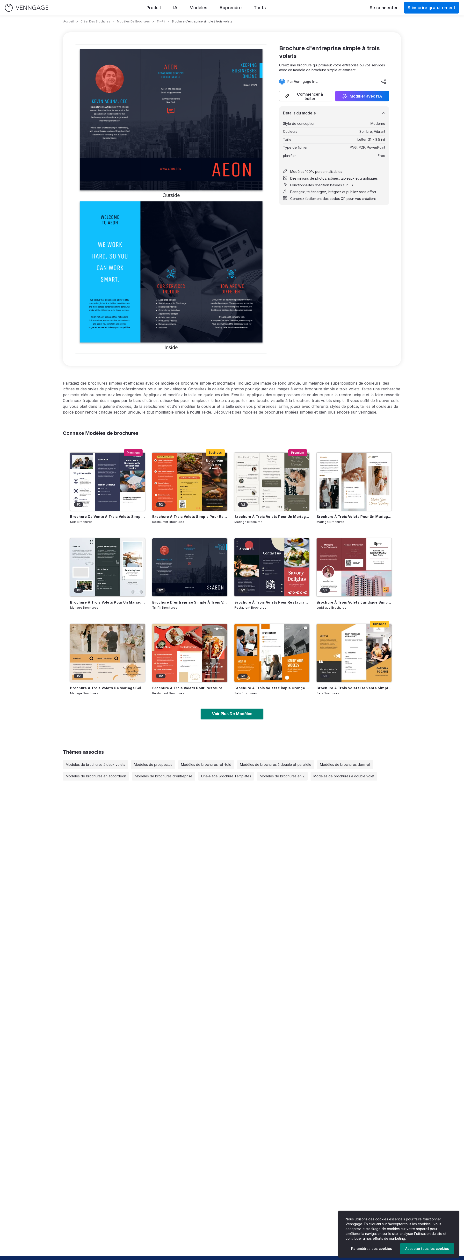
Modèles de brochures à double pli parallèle (275, 764)
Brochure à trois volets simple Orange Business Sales (271, 688)
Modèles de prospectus (153, 764)
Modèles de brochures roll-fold (206, 764)
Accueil (68, 21)
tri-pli (161, 21)
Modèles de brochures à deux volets (95, 764)
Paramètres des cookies (371, 1248)
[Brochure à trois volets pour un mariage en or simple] (354, 482)
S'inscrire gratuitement (431, 7)
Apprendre (230, 7)
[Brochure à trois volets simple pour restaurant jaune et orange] (189, 482)
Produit (153, 7)
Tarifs (260, 7)
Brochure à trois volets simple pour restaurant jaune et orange (189, 516)
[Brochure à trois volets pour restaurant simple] (271, 567)
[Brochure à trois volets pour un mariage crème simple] (271, 482)
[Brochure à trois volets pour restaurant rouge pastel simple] (189, 653)
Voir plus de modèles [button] (232, 713)
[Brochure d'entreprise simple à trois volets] (189, 567)
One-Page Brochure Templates (226, 776)
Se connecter (384, 7)
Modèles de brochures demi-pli (345, 764)
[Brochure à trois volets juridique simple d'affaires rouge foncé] (354, 567)
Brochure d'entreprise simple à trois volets (189, 602)
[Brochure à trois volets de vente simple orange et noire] (354, 653)
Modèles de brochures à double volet (343, 776)
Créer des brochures (95, 21)
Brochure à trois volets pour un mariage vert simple (107, 602)
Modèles (198, 7)
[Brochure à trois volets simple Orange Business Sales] (271, 653)
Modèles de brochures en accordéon (96, 776)
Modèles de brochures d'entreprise (163, 776)
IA (175, 7)
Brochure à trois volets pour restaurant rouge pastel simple (189, 688)
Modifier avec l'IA (366, 96)
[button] (306, 96)
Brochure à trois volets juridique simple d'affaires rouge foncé (354, 602)
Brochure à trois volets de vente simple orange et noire (354, 688)
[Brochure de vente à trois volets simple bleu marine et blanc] (107, 482)
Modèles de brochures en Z (282, 776)
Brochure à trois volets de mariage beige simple (107, 688)
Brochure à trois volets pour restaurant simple (271, 602)
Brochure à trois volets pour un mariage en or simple (354, 516)
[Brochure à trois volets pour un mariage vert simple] (107, 567)
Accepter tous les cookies (427, 1248)
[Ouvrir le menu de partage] (383, 81)
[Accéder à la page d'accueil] (26, 8)
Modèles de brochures (133, 21)
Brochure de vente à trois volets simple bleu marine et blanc (107, 516)
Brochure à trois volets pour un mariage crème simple (271, 516)
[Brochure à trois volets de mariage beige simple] (107, 653)
